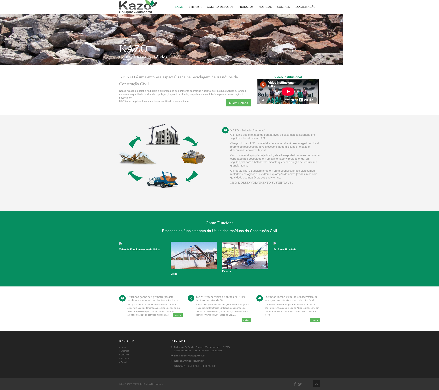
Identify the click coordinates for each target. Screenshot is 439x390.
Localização (305, 6)
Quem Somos (238, 103)
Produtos (246, 6)
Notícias (265, 6)
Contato (283, 6)
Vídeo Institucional (288, 77)
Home (179, 6)
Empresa (195, 6)
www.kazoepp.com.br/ (193, 360)
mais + (178, 315)
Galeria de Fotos (220, 6)
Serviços (125, 354)
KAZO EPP (131, 383)
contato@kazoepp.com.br (193, 355)
